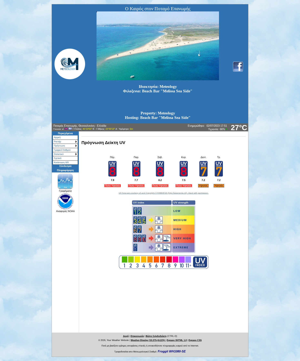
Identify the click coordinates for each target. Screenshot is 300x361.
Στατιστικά (58, 154)
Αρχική (57, 137)
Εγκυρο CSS (195, 340)
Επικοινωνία (137, 336)
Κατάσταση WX (61, 162)
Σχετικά (57, 158)
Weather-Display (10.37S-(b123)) (148, 340)
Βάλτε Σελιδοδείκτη (156, 336)
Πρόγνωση (59, 145)
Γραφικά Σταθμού (62, 150)
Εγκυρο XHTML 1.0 (177, 340)
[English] (66, 128)
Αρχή (126, 336)
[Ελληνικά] (70, 128)
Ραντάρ (57, 141)
